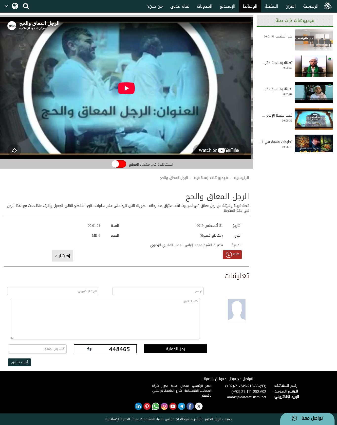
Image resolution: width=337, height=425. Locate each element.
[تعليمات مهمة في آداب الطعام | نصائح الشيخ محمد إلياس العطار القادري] (314, 145)
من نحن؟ (155, 6)
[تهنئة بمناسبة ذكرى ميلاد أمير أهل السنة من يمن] (314, 66)
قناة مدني (179, 6)
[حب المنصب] (314, 40)
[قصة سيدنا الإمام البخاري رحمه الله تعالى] (314, 119)
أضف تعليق (19, 362)
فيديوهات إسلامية (211, 177)
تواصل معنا (310, 418)
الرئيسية (310, 6)
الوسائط (250, 6)
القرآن (290, 6)
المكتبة (271, 6)
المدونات (204, 6)
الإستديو (227, 6)
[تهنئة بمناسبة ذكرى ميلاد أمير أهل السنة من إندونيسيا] (314, 92)
